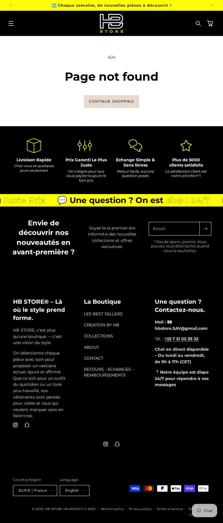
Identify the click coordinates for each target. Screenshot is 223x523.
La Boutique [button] (102, 301)
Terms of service (170, 509)
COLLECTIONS (98, 336)
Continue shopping (111, 101)
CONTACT (93, 358)
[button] (11, 23)
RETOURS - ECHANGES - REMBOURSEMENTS (109, 372)
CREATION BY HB (101, 324)
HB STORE (54, 509)
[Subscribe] (205, 229)
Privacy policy (140, 509)
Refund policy (112, 509)
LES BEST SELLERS (103, 313)
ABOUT (91, 347)
